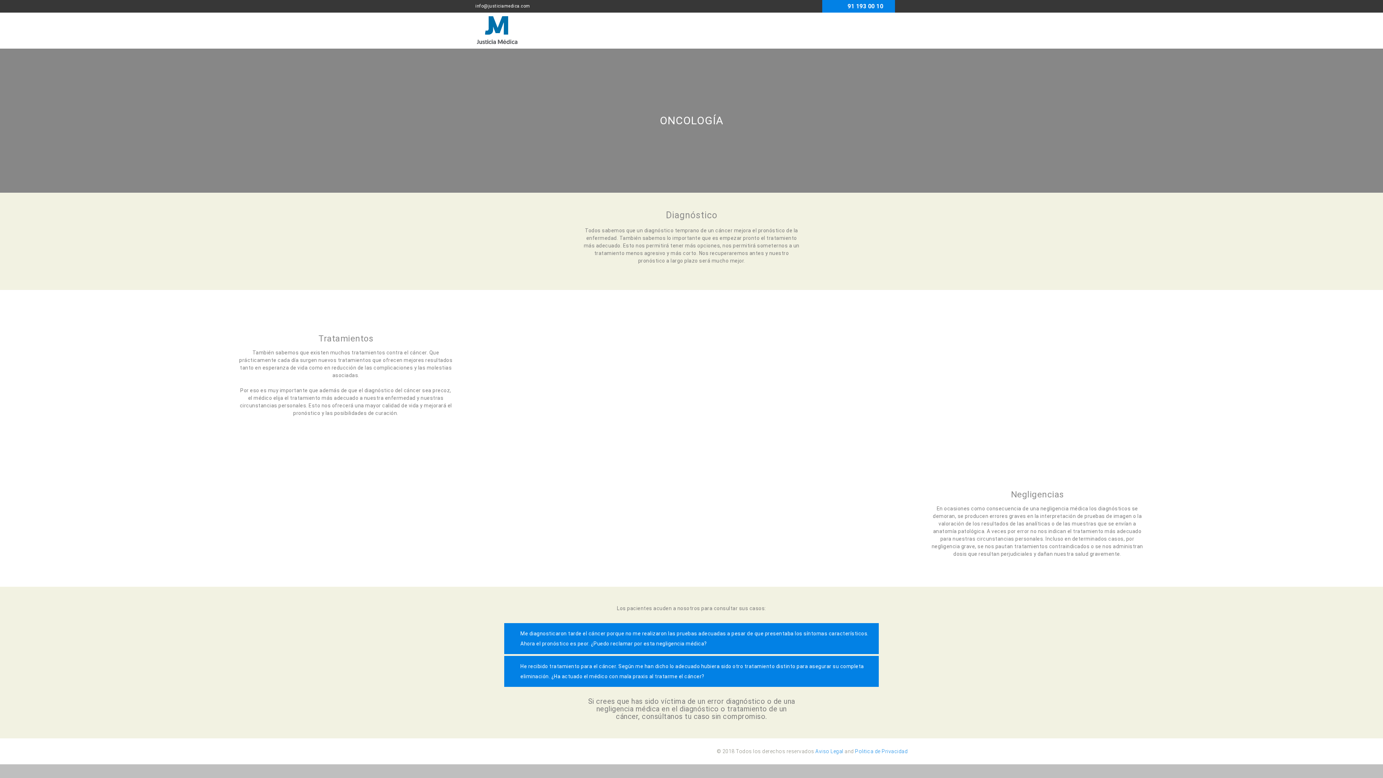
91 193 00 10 (865, 6)
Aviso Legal (829, 751)
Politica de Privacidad (881, 751)
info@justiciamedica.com (502, 6)
